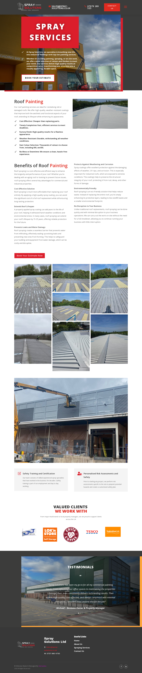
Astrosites (42, 666)
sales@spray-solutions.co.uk (61, 7)
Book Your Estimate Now (30, 255)
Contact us (112, 7)
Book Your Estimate (38, 78)
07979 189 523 (93, 7)
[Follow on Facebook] (121, 666)
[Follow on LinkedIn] (126, 666)
